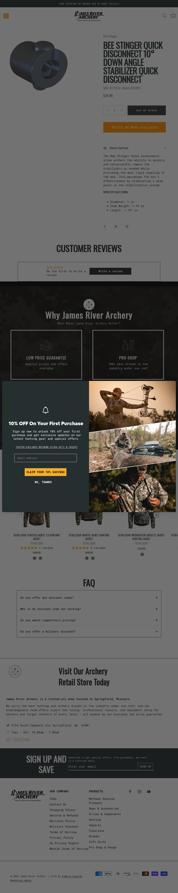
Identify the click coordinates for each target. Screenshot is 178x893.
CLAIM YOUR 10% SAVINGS (45, 472)
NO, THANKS (43, 482)
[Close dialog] (7, 386)
